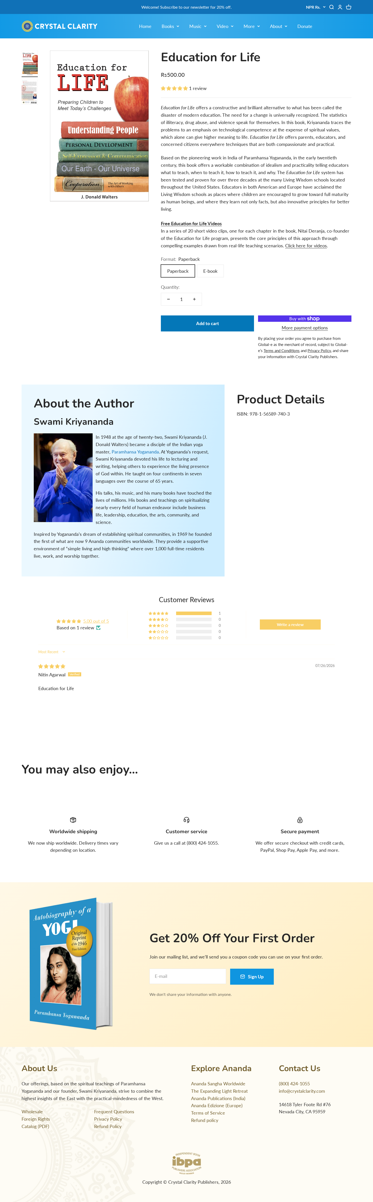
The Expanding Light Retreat (219, 1091)
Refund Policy (108, 1126)
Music (195, 26)
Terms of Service (208, 1113)
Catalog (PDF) (35, 1126)
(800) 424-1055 (294, 1083)
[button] (175, 88)
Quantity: (170, 287)
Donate (304, 26)
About (276, 26)
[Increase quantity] (194, 299)
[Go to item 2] (30, 93)
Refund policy (204, 1120)
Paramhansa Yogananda (135, 451)
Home (145, 26)
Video (222, 26)
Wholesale (32, 1111)
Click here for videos (306, 245)
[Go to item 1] (30, 64)
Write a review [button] (290, 624)
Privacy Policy (108, 1119)
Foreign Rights (36, 1119)
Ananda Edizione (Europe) (217, 1105)
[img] (51, 666)
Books (168, 26)
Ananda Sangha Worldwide (218, 1083)
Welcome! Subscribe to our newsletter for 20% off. (186, 7)
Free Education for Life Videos (191, 223)
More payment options (305, 327)
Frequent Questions (114, 1111)
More (249, 26)
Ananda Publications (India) (218, 1098)
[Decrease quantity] (168, 299)
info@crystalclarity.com (302, 1091)
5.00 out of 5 (96, 621)
